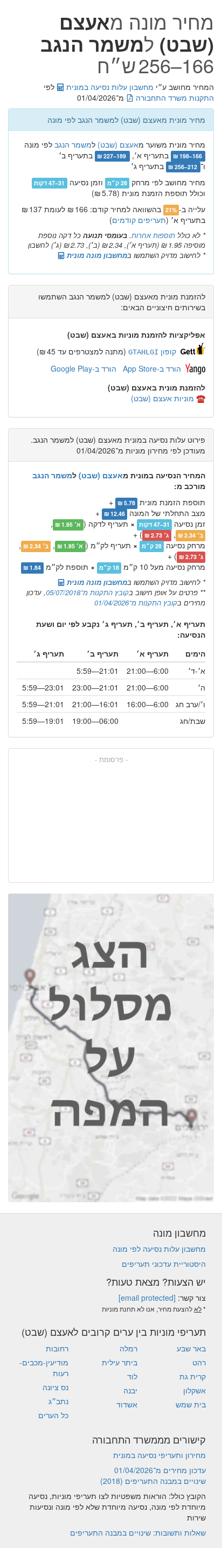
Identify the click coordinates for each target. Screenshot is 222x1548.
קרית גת (192, 1376)
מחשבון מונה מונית (96, 255)
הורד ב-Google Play (83, 368)
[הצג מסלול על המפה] (111, 1048)
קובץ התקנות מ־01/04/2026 (135, 602)
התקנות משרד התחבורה (174, 97)
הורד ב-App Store (152, 368)
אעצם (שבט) (118, 144)
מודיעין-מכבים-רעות (43, 1367)
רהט (199, 1362)
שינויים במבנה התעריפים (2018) (153, 1480)
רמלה (128, 1348)
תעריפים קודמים (139, 219)
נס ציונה (55, 1387)
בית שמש (191, 1404)
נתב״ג (58, 1401)
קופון (152, 351)
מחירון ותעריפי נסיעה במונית (159, 1454)
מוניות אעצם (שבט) (162, 398)
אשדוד (126, 1404)
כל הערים (53, 1415)
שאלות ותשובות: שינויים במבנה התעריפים (138, 1532)
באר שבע (191, 1348)
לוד (132, 1376)
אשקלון (194, 1390)
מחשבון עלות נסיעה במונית (109, 86)
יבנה (130, 1390)
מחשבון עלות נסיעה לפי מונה (159, 1248)
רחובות (57, 1348)
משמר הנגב (73, 144)
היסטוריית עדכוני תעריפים (164, 1263)
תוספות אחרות (153, 235)
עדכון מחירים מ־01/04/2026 (160, 1470)
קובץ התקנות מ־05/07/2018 (87, 592)
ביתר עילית (119, 1362)
